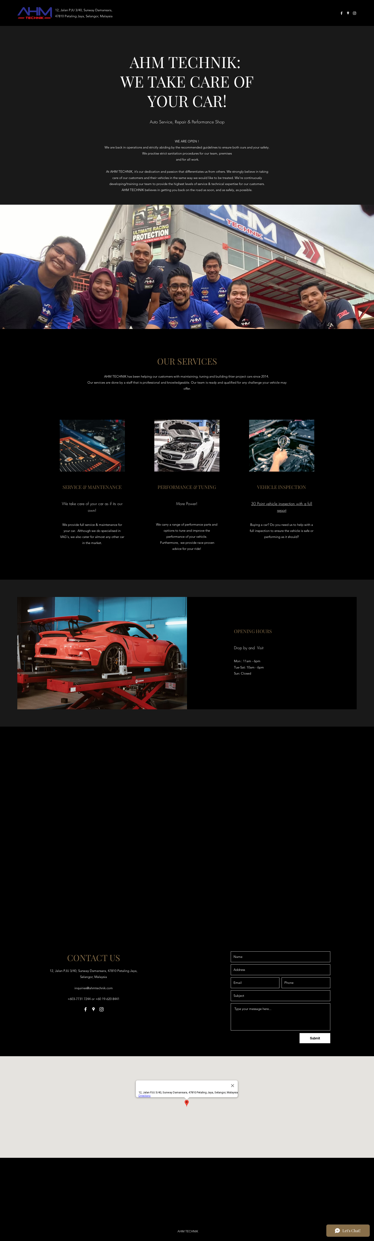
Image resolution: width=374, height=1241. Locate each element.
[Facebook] (341, 13)
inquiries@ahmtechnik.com (93, 988)
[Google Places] (348, 13)
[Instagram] (354, 13)
